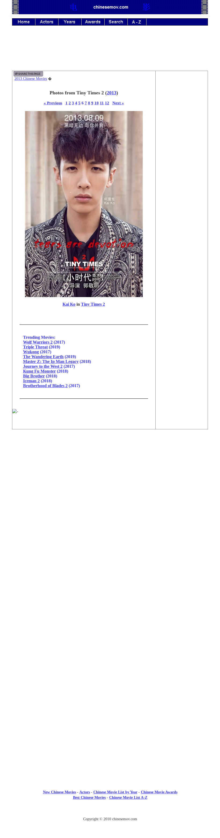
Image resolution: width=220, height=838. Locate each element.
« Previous (53, 103)
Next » (118, 103)
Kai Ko (69, 304)
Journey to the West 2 (43, 366)
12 (107, 103)
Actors (84, 792)
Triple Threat (35, 347)
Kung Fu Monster (39, 371)
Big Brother (34, 376)
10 (96, 103)
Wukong (31, 352)
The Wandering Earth (43, 356)
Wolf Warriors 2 (38, 342)
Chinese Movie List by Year (115, 792)
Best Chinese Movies (89, 798)
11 (102, 103)
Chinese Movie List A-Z (128, 798)
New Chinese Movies (59, 792)
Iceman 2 (31, 381)
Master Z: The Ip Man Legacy (51, 361)
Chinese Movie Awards (159, 792)
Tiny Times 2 (93, 304)
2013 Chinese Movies (30, 79)
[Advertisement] (110, 51)
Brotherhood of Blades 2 (45, 385)
